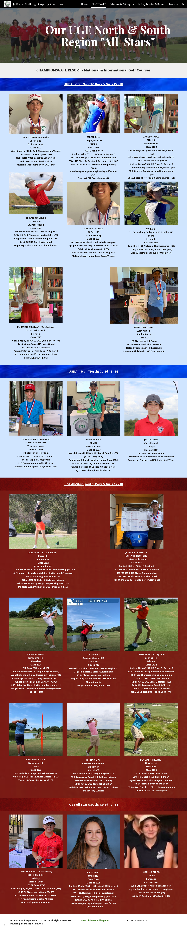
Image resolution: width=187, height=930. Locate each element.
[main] (108, 35)
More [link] (172, 4)
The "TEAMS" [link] (98, 4)
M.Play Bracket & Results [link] (151, 4)
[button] (183, 4)
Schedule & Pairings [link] (120, 4)
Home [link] (84, 4)
